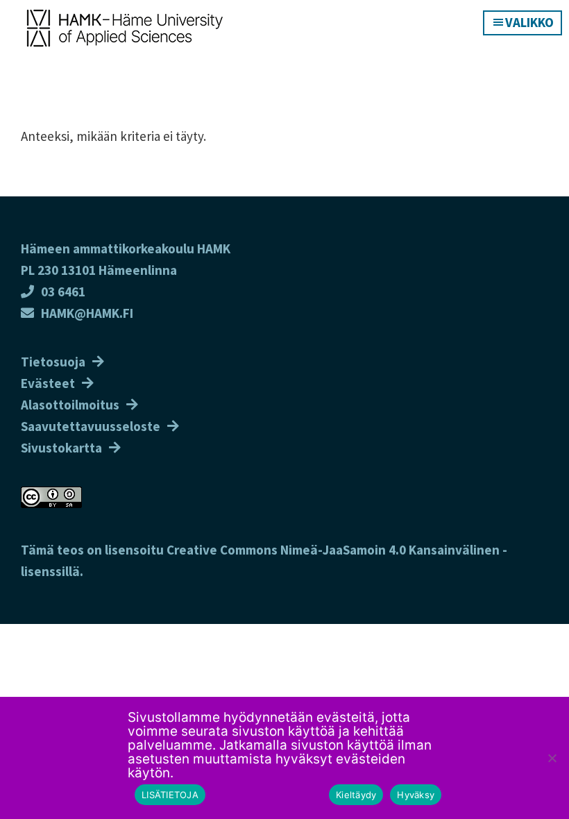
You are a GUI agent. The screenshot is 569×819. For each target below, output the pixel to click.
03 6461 (63, 291)
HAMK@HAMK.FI (87, 313)
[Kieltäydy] (552, 758)
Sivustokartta (61, 447)
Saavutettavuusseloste (90, 426)
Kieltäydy (356, 794)
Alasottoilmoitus (70, 404)
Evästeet (48, 383)
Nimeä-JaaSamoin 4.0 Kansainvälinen (390, 549)
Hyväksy (415, 794)
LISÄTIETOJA (170, 794)
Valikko (529, 22)
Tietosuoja (53, 361)
